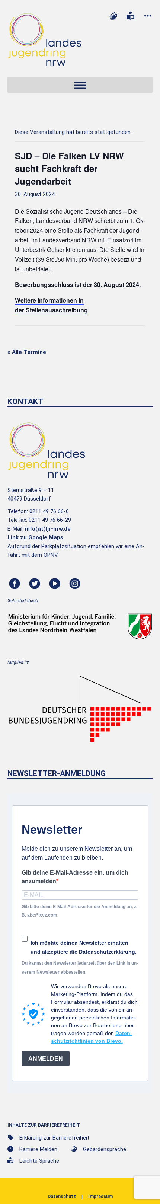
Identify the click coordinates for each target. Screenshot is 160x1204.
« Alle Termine (26, 352)
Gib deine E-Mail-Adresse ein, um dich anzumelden (75, 876)
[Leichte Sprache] (130, 16)
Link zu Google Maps (35, 537)
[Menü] (80, 85)
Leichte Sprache (39, 1160)
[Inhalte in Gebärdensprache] (113, 16)
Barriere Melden (38, 1149)
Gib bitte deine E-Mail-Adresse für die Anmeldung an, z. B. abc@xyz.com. (79, 911)
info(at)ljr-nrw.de (48, 529)
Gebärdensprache (104, 1149)
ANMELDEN (45, 1059)
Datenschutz (62, 1196)
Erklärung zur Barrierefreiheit (54, 1137)
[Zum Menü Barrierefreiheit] (148, 16)
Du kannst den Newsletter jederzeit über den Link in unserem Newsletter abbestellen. (80, 967)
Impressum (100, 1196)
